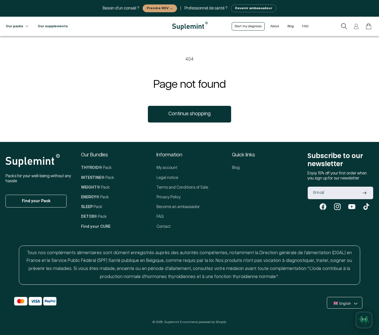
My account (166, 168)
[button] (344, 26)
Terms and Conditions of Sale (182, 187)
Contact (163, 227)
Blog (236, 168)
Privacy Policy (168, 197)
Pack (96, 168)
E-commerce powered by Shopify (203, 322)
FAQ (160, 217)
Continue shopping (189, 113)
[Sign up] (364, 192)
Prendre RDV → (160, 8)
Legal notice (167, 178)
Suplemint (172, 322)
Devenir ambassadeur (253, 8)
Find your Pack (36, 201)
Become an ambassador (178, 207)
